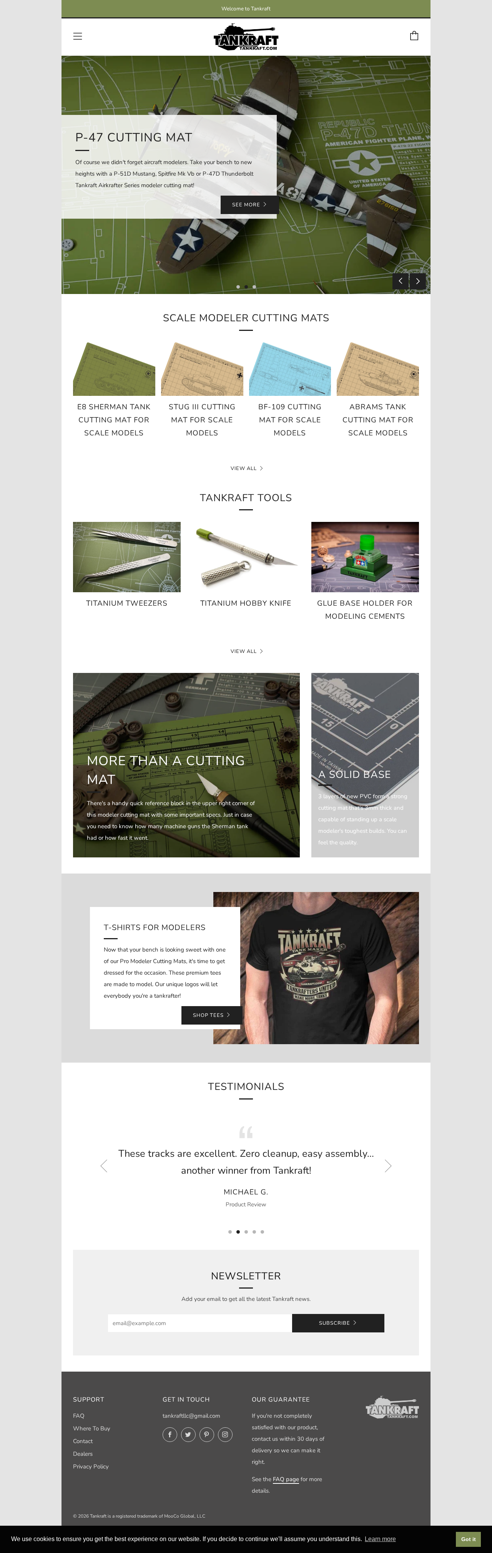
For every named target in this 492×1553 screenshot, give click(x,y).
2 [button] (246, 287)
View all (244, 468)
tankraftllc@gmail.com (191, 1416)
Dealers (83, 1454)
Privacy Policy (91, 1466)
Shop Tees (208, 1015)
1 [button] (238, 287)
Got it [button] (468, 1539)
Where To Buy (91, 1428)
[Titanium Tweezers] (127, 557)
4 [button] (254, 1232)
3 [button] (254, 287)
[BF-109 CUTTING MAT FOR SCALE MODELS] (290, 369)
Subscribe (334, 1323)
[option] (246, 175)
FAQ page (286, 1479)
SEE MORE (246, 204)
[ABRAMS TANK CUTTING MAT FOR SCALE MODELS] (378, 369)
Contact (83, 1441)
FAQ (79, 1416)
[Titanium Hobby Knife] (246, 557)
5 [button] (262, 1232)
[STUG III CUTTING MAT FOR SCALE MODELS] (202, 369)
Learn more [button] (380, 1539)
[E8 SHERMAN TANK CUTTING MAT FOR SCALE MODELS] (114, 369)
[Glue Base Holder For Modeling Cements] (365, 557)
